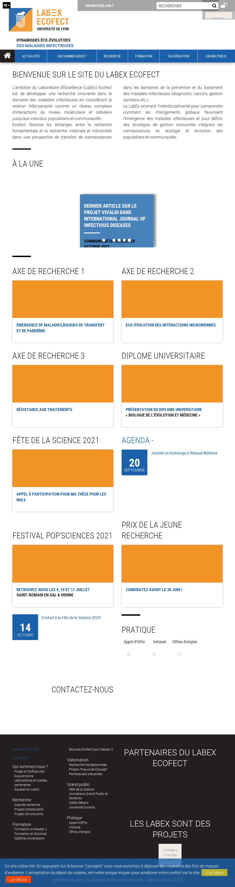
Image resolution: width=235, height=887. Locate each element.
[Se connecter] (227, 6)
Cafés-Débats (78, 802)
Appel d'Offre (78, 822)
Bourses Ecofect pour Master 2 (91, 749)
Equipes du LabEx (26, 789)
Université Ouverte (82, 807)
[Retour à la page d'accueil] (39, 18)
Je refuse (18, 879)
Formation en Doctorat (30, 833)
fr (5, 5)
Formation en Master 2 (30, 829)
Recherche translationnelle (88, 764)
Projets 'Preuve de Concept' (88, 769)
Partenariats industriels (85, 774)
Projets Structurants (28, 814)
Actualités (20, 758)
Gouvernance (24, 776)
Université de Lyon (98, 5)
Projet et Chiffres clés (29, 771)
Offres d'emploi (79, 832)
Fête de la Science (81, 789)
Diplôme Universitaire (29, 838)
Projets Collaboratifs (29, 809)
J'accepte (214, 872)
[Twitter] (218, 15)
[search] (187, 5)
